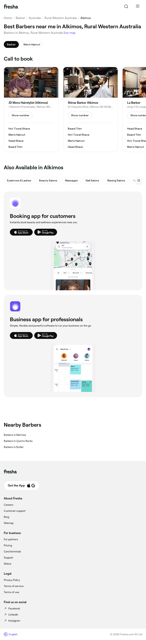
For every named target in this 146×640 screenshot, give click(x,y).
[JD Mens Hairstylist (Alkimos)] (31, 109)
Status (7, 563)
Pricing (8, 545)
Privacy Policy (12, 579)
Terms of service (14, 586)
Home (8, 18)
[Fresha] (11, 6)
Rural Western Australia (60, 18)
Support (8, 557)
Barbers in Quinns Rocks (18, 440)
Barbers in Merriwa (15, 434)
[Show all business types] (138, 180)
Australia (35, 18)
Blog (6, 516)
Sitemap (8, 522)
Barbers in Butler (14, 447)
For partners (11, 539)
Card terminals (12, 551)
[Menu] (137, 6)
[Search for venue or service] (126, 6)
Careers (8, 504)
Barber (20, 18)
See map (69, 32)
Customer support (14, 510)
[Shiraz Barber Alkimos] (90, 109)
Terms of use (11, 592)
